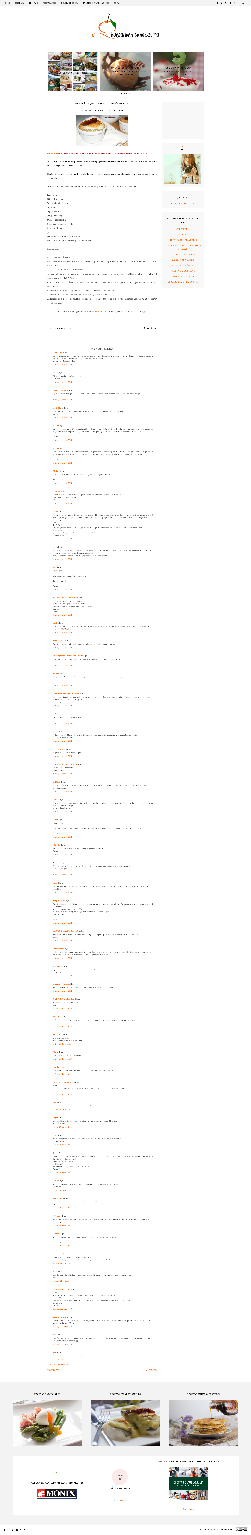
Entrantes (86, 110)
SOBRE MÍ (19, 3)
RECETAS (33, 3)
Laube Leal (58, 352)
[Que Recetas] (120, 1500)
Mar (55, 1352)
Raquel (56, 799)
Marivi (56, 845)
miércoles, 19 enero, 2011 (64, 1008)
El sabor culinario (182, 234)
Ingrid (55, 1117)
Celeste (56, 1180)
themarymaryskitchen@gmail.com (68, 655)
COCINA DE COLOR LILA (65, 764)
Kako (55, 1271)
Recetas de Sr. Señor (182, 254)
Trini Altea (58, 1034)
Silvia (55, 471)
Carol (55, 819)
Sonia (55, 673)
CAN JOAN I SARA (61, 1289)
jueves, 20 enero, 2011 (62, 1109)
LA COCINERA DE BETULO (66, 931)
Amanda (56, 491)
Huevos (99, 110)
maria (55, 731)
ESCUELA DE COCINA (70, 3)
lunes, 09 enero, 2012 (62, 1359)
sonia (55, 1334)
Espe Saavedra (59, 749)
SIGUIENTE (53, 1370)
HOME (7, 3)
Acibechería (183, 229)
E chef (55, 511)
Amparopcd (58, 966)
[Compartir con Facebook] (144, 328)
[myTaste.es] (188, 1509)
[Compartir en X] (148, 328)
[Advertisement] (172, 120)
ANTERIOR (151, 1370)
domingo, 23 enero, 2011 (63, 1309)
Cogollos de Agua (60, 390)
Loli (54, 713)
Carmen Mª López (61, 983)
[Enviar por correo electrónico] (155, 328)
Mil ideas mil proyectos (183, 240)
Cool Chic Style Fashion (63, 999)
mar (54, 547)
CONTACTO (118, 3)
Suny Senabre (59, 900)
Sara (55, 883)
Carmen (57, 1233)
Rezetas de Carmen (183, 260)
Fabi (55, 623)
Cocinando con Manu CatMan (66, 693)
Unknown (57, 1216)
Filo (54, 1102)
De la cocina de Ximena (63, 1082)
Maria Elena (58, 1198)
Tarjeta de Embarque (182, 271)
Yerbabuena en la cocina (183, 282)
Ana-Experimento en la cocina (66, 597)
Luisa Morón (58, 948)
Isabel (55, 372)
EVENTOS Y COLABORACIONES (96, 3)
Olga (55, 1135)
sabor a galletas (60, 1317)
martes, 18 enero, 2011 (62, 364)
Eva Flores (57, 1253)
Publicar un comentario (60, 1364)
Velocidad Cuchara (182, 276)
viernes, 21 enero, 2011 (62, 1263)
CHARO (56, 781)
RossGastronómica (183, 265)
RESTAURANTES (49, 3)
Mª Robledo (58, 1016)
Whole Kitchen (115, 110)
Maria (55, 1052)
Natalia (56, 1067)
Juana (55, 1152)
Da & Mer (57, 407)
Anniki (56, 425)
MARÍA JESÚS (59, 640)
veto (55, 567)
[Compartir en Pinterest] (151, 328)
